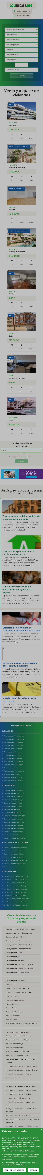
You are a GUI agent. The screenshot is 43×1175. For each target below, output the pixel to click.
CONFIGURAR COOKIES (14, 1170)
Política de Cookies (26, 1151)
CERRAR (33, 1170)
